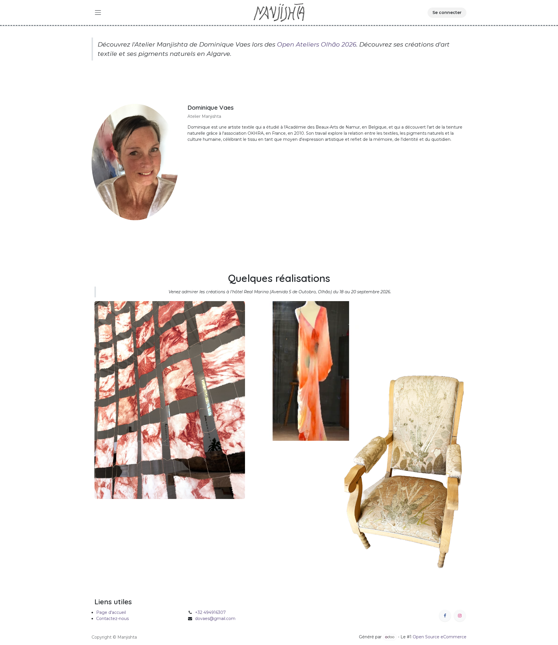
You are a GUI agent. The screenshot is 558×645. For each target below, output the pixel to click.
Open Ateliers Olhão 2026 (316, 44)
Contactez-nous (112, 618)
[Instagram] (460, 615)
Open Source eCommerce (439, 636)
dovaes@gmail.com (215, 618)
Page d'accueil (111, 612)
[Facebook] (445, 615)
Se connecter (447, 12)
